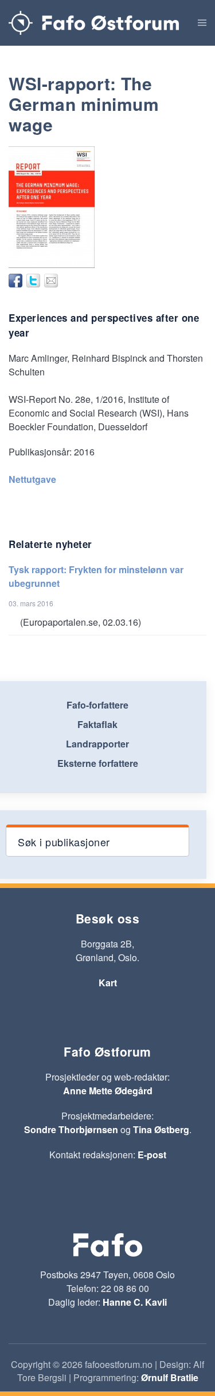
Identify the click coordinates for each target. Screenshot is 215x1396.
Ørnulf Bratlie (169, 1377)
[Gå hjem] (94, 23)
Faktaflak (97, 724)
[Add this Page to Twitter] (33, 280)
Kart (108, 982)
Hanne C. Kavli (135, 1302)
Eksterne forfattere (97, 763)
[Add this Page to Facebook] (15, 280)
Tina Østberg (161, 1129)
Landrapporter (97, 743)
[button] (202, 23)
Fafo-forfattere (97, 704)
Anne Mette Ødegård (108, 1090)
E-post (152, 1154)
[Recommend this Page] (51, 280)
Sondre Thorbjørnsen (71, 1129)
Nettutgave (32, 479)
